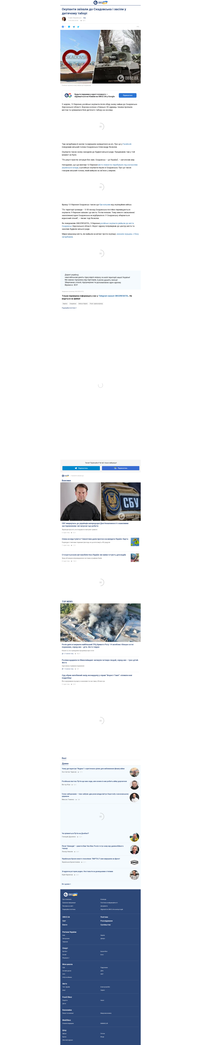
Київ (63, 935)
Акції (63, 990)
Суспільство (105, 925)
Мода (102, 1037)
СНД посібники (67, 977)
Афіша (64, 1033)
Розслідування (106, 921)
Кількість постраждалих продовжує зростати (78, 650)
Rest (64, 758)
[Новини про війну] (65, 476)
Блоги (64, 925)
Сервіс (102, 990)
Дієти (64, 1003)
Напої (102, 1000)
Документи (104, 906)
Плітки (102, 1033)
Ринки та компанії (67, 1013)
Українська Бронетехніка (71, 862)
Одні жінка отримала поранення (73, 666)
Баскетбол (103, 951)
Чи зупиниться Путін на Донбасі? (75, 833)
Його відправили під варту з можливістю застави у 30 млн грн (83, 681)
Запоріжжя (66, 938)
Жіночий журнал (67, 1040)
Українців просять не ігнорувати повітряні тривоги (79, 529)
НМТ (102, 974)
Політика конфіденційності (109, 902)
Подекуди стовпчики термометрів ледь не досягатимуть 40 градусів (86, 542)
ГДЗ (63, 967)
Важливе (66, 480)
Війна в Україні (83, 303)
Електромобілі (105, 987)
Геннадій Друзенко (69, 837)
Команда (103, 899)
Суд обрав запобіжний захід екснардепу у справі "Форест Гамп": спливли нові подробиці (97, 676)
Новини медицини (68, 1023)
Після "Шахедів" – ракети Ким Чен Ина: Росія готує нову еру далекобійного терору (93, 847)
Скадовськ (73, 303)
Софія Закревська (74, 18)
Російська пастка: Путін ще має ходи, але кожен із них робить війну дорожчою (94, 781)
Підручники (104, 967)
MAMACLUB (104, 1023)
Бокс (102, 954)
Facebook (127, 144)
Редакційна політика (68, 308)
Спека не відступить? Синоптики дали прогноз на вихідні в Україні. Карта (95, 539)
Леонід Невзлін (67, 852)
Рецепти (65, 1000)
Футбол (64, 951)
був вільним (104, 204)
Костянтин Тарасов (69, 772)
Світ (64, 921)
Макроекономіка (105, 1013)
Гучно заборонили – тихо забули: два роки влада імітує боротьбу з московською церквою (95, 795)
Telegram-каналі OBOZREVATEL (113, 296)
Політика (104, 917)
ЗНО (63, 974)
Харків (102, 935)
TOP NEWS (67, 601)
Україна (65, 303)
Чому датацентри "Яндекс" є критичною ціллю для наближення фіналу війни (93, 769)
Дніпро (102, 938)
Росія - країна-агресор (96, 303)
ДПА (101, 971)
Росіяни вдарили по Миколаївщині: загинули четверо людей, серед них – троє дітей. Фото (100, 661)
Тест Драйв (66, 987)
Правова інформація (69, 902)
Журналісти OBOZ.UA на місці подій (111, 909)
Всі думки (66, 884)
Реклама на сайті (67, 906)
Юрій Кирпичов (67, 875)
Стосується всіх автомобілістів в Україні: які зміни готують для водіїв (94, 555)
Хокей (64, 954)
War (84, 18)
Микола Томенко (68, 799)
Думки (65, 763)
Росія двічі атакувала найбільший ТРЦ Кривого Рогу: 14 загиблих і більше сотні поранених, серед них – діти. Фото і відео (97, 645)
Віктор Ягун (66, 785)
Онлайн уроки (66, 971)
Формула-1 (65, 958)
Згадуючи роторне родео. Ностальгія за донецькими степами (87, 871)
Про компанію (67, 899)
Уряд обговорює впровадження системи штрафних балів (82, 558)
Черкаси (65, 942)
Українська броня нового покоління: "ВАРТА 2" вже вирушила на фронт (91, 859)
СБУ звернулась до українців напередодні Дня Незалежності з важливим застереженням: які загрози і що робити (95, 524)
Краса (64, 1037)
